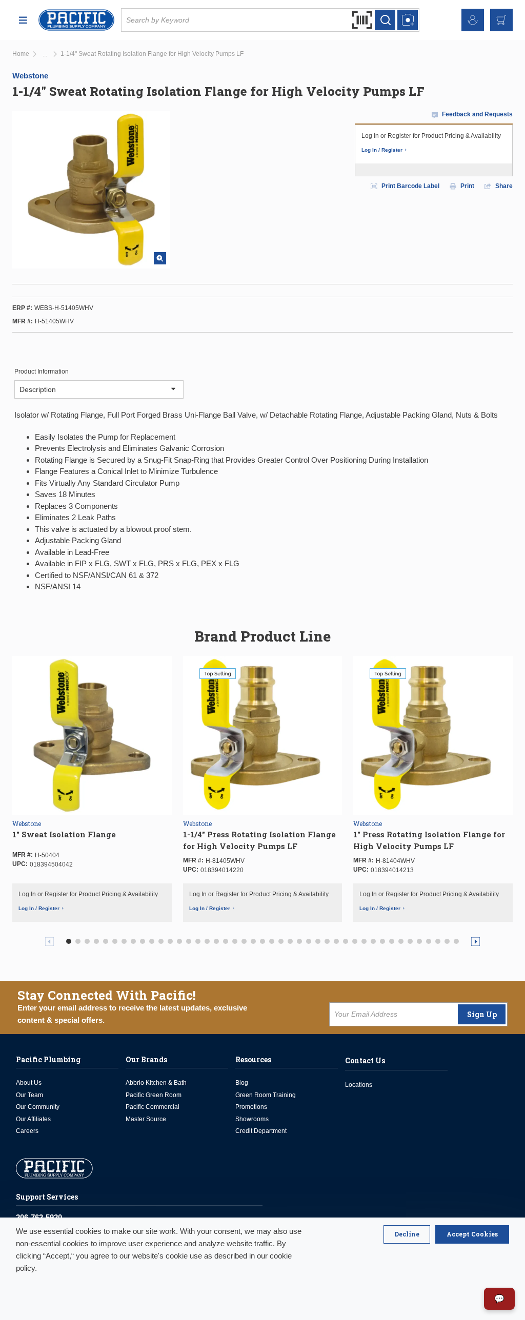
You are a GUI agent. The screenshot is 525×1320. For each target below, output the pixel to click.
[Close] (406, 1234)
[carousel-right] (475, 941)
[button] (68, 941)
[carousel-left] (49, 941)
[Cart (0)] (501, 20)
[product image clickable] (92, 735)
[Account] (472, 20)
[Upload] (407, 20)
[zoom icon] (160, 258)
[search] (385, 20)
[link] (45, 54)
